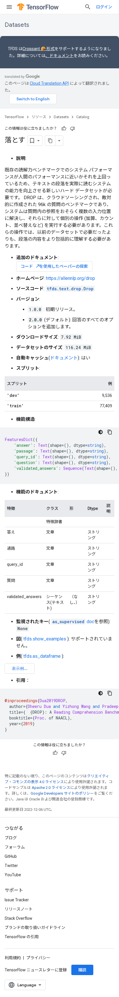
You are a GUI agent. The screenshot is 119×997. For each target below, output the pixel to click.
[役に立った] (64, 128)
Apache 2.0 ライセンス (51, 787)
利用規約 (13, 957)
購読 (82, 970)
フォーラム (15, 847)
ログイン (104, 7)
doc (73, 621)
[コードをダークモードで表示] (100, 432)
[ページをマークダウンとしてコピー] (50, 141)
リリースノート (19, 909)
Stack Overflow (18, 918)
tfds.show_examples (44, 639)
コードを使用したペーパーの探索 (54, 266)
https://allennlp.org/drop (70, 278)
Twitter (11, 865)
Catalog (82, 117)
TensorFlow (14, 117)
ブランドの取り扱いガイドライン (35, 927)
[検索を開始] (87, 6)
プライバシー (38, 957)
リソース (38, 117)
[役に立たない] (72, 128)
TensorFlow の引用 (22, 936)
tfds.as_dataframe (42, 656)
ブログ (11, 838)
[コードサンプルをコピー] (109, 432)
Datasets (17, 25)
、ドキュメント (59, 55)
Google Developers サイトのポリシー (62, 793)
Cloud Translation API (49, 83)
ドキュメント (64, 358)
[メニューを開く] (9, 7)
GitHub (11, 856)
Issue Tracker (17, 900)
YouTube (13, 874)
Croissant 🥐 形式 (39, 48)
